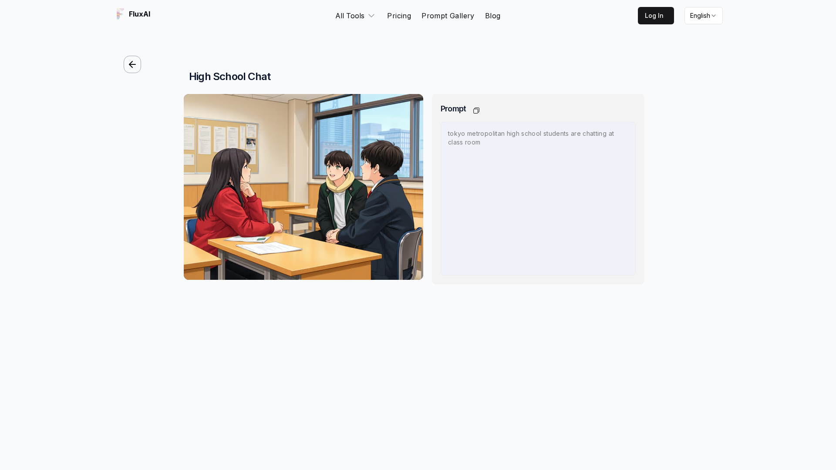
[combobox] (703, 15)
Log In (654, 15)
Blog (493, 15)
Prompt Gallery (448, 15)
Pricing (399, 15)
